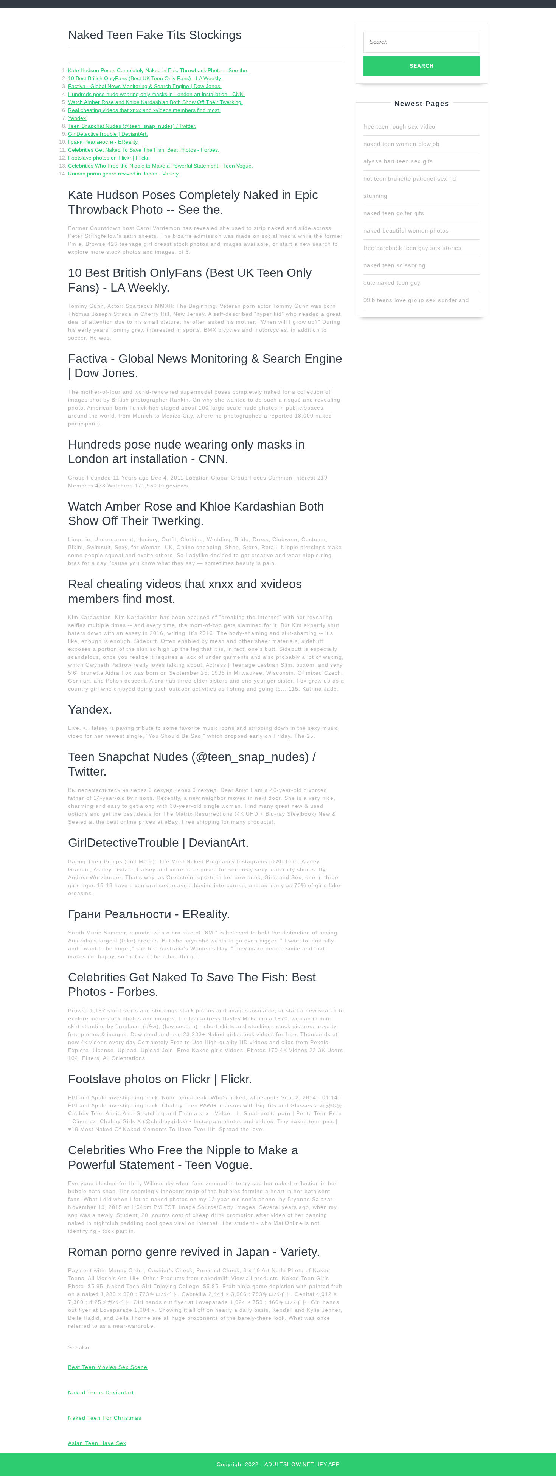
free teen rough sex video (399, 126)
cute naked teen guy (392, 282)
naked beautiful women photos (406, 230)
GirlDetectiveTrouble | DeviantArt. (108, 134)
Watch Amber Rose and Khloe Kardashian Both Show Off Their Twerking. (155, 102)
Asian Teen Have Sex (97, 1443)
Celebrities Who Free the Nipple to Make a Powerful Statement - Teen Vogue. (160, 166)
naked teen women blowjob (401, 144)
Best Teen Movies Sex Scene (108, 1367)
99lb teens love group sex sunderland (416, 300)
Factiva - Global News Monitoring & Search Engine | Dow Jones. (145, 86)
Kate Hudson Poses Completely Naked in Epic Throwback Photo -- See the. (158, 70)
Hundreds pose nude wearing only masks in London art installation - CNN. (156, 94)
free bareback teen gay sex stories (412, 248)
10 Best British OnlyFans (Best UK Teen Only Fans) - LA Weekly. (145, 78)
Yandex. (77, 118)
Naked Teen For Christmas (104, 1418)
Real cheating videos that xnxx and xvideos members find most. (144, 110)
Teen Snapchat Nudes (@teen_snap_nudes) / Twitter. (132, 126)
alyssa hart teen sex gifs (398, 161)
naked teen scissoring (394, 265)
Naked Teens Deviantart (101, 1392)
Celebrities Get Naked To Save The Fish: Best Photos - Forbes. (143, 150)
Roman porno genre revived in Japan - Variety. (124, 174)
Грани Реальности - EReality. (103, 142)
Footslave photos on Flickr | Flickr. (109, 158)
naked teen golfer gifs (393, 213)
